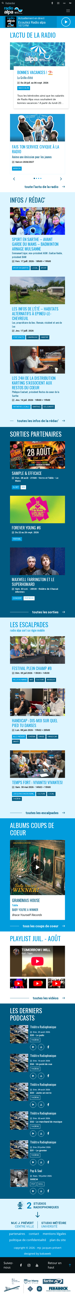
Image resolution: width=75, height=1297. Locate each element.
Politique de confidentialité (27, 1240)
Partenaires (17, 1234)
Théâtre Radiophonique (43, 1027)
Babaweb (45, 1253)
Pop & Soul (36, 1171)
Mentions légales (54, 1234)
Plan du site (58, 1240)
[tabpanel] (37, 144)
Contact (34, 1234)
